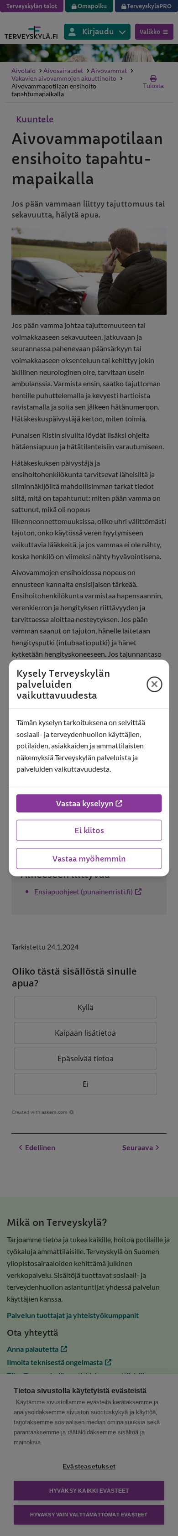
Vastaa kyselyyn (85, 803)
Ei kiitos (89, 830)
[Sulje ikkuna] (154, 684)
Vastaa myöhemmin (89, 858)
